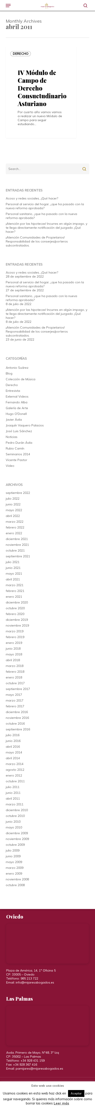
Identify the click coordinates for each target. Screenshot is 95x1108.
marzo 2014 (14, 764)
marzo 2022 (14, 522)
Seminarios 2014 (18, 454)
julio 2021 (12, 562)
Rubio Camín (15, 448)
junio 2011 (13, 793)
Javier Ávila (14, 420)
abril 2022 (13, 516)
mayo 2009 (14, 862)
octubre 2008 (15, 885)
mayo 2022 (14, 510)
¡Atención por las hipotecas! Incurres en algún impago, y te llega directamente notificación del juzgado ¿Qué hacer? (46, 228)
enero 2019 (14, 643)
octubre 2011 (15, 781)
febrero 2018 (15, 672)
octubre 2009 (15, 845)
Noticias (11, 437)
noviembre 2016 (17, 718)
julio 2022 (12, 499)
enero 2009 (14, 873)
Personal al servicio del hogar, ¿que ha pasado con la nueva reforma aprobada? (45, 206)
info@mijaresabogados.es (35, 982)
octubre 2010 (15, 816)
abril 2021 (13, 579)
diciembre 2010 (17, 810)
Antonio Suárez (17, 368)
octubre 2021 (15, 550)
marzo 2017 (14, 700)
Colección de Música (20, 379)
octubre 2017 (15, 683)
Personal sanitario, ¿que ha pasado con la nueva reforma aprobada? (41, 216)
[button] (8, 5)
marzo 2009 (14, 868)
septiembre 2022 (18, 493)
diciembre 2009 (17, 833)
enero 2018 (14, 677)
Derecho (20, 53)
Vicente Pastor (16, 460)
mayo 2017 (14, 695)
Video (10, 466)
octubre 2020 (15, 608)
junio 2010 (13, 822)
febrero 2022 (15, 527)
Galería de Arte (17, 408)
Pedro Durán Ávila (19, 443)
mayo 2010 (14, 827)
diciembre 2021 (17, 539)
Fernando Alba (16, 402)
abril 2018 (13, 660)
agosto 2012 (15, 770)
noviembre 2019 (17, 625)
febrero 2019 (15, 637)
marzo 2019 (14, 631)
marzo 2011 (14, 804)
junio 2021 (13, 568)
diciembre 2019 (17, 620)
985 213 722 (29, 978)
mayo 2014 (14, 752)
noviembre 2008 (17, 879)
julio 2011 (12, 787)
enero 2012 (14, 775)
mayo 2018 (14, 654)
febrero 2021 (15, 591)
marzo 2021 (14, 585)
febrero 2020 (15, 614)
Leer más (61, 1103)
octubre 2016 (15, 724)
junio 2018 (13, 649)
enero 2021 (14, 597)
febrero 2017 (15, 706)
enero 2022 (14, 533)
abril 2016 (13, 747)
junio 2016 (13, 741)
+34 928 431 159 (33, 1061)
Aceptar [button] (76, 1093)
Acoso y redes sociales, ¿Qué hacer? (32, 198)
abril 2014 (13, 758)
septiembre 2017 (18, 689)
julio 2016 (12, 735)
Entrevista (13, 391)
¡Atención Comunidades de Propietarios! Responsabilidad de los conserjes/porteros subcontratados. (37, 241)
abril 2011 (13, 798)
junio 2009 (13, 856)
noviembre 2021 (17, 545)
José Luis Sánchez (19, 431)
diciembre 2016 (17, 712)
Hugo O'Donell (16, 414)
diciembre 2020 (17, 602)
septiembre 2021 (18, 556)
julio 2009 (12, 850)
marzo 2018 (14, 666)
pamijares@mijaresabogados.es (39, 1069)
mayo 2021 (14, 574)
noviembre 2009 (17, 839)
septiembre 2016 (18, 729)
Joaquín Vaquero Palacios (25, 425)
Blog (9, 373)
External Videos (17, 396)
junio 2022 (13, 504)
